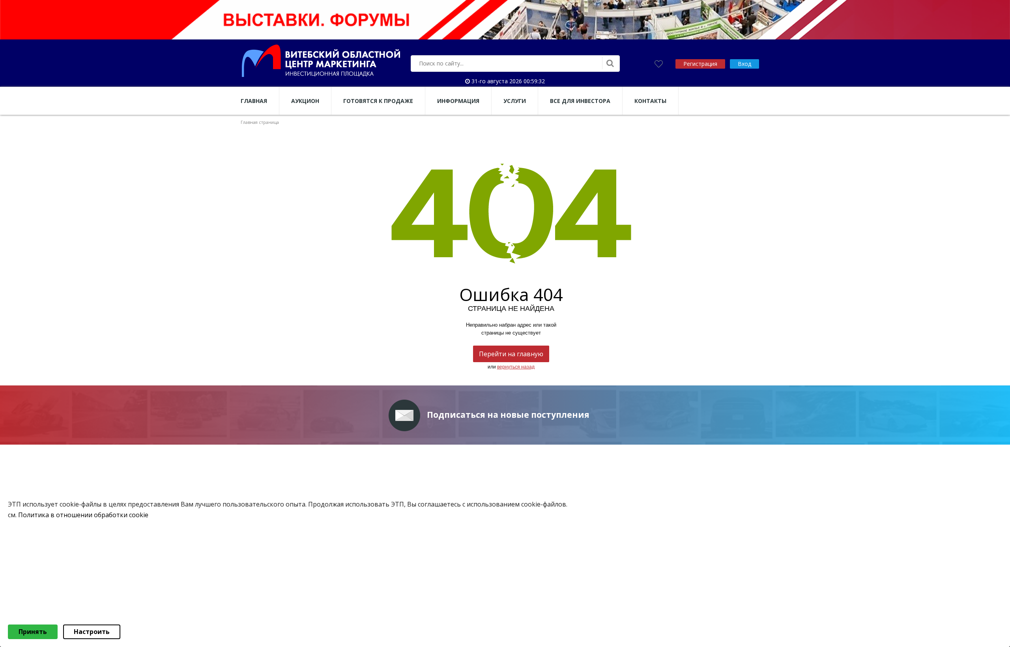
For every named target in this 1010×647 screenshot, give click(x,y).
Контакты (650, 101)
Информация (458, 101)
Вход (744, 63)
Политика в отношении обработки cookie (83, 514)
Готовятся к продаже (378, 101)
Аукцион (305, 101)
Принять (33, 631)
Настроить (92, 631)
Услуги (514, 101)
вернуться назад (516, 367)
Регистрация (700, 63)
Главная (254, 101)
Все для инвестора (580, 101)
